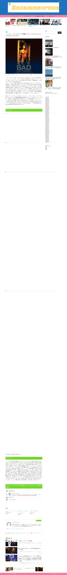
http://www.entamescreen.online (17, 528)
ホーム (16, 16)
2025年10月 (47, 108)
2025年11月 (47, 107)
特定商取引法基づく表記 (39, 16)
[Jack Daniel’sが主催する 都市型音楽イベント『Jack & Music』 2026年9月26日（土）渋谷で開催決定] (49, 52)
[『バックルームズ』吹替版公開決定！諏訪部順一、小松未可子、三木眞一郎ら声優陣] (49, 83)
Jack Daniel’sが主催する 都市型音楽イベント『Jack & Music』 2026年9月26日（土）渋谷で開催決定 (53, 57)
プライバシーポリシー (28, 16)
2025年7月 (47, 111)
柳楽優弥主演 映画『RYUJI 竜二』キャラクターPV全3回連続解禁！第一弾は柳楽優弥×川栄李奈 (53, 67)
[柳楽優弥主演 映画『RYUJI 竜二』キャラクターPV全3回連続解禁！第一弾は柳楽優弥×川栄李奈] (49, 62)
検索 (59, 32)
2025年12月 (47, 106)
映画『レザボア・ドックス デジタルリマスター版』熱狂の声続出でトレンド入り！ (23, 511)
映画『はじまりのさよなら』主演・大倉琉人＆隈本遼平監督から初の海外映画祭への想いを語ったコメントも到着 (53, 78)
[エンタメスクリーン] (33, 12)
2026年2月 (47, 104)
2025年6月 (47, 112)
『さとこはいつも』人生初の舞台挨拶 (52, 47)
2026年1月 (47, 105)
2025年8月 (47, 110)
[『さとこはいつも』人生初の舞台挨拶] (49, 43)
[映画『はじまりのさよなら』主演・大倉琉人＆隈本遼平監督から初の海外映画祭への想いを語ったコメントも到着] (49, 73)
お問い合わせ (51, 16)
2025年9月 (47, 109)
